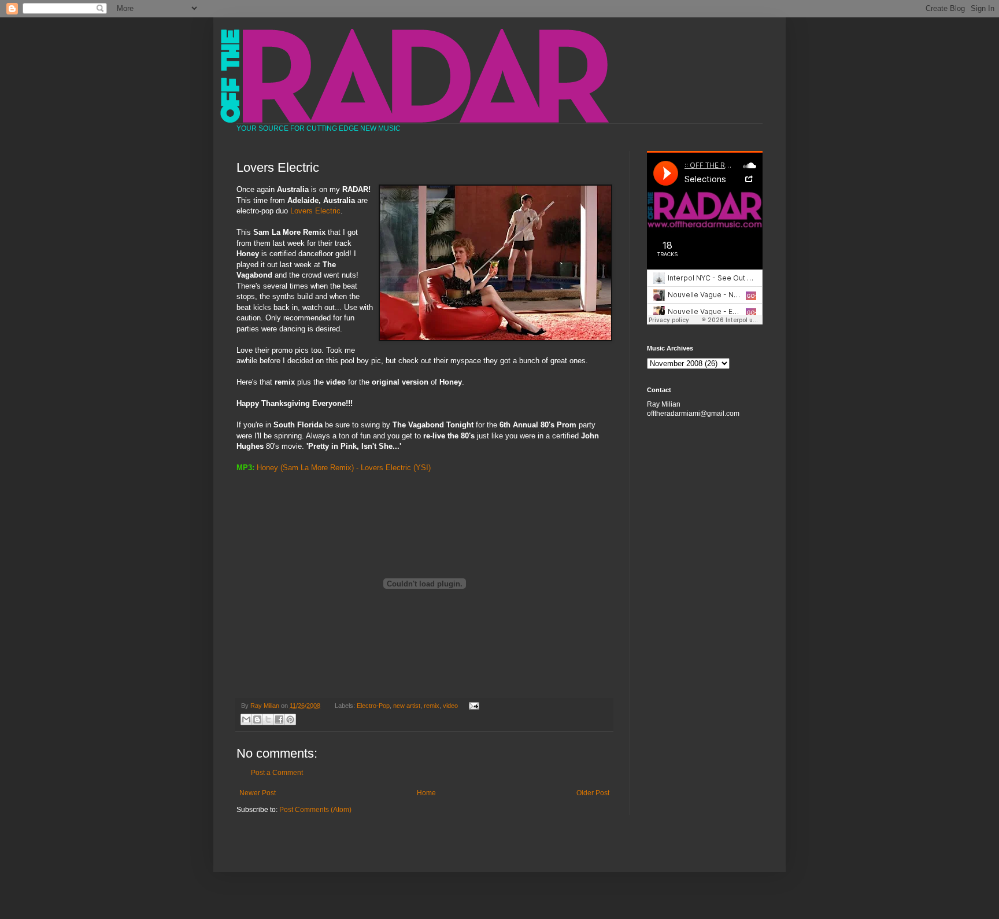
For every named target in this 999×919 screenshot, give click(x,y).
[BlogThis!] (257, 719)
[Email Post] (472, 705)
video (450, 705)
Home (426, 793)
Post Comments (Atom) (315, 810)
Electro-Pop (373, 705)
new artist (406, 705)
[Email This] (246, 719)
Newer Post (257, 793)
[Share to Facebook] (279, 719)
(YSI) (422, 467)
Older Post (592, 793)
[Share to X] (268, 719)
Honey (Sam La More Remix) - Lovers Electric (334, 467)
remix (431, 705)
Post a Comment (277, 773)
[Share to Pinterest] (290, 719)
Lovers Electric (315, 210)
